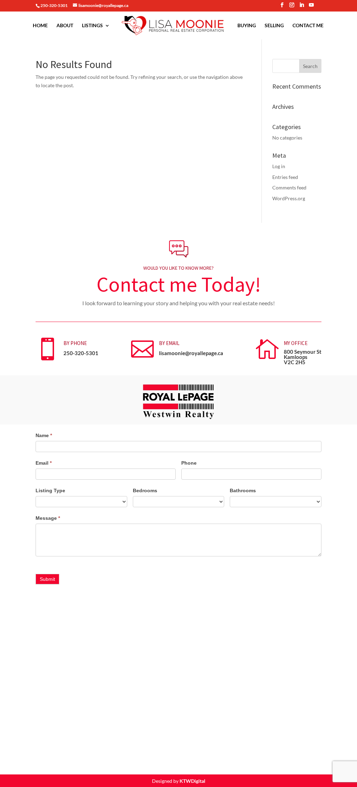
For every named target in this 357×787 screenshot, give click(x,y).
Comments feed (289, 187)
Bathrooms (243, 490)
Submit (47, 579)
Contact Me (308, 25)
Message (48, 518)
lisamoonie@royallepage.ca (191, 353)
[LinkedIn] (301, 7)
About (64, 25)
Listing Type (50, 490)
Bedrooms (145, 490)
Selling (274, 25)
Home (40, 25)
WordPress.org (288, 198)
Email (44, 463)
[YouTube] (311, 7)
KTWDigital (192, 781)
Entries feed (285, 177)
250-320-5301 (80, 353)
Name (44, 435)
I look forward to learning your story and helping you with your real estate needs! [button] (178, 303)
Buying (246, 25)
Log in (278, 166)
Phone (189, 463)
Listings (92, 25)
